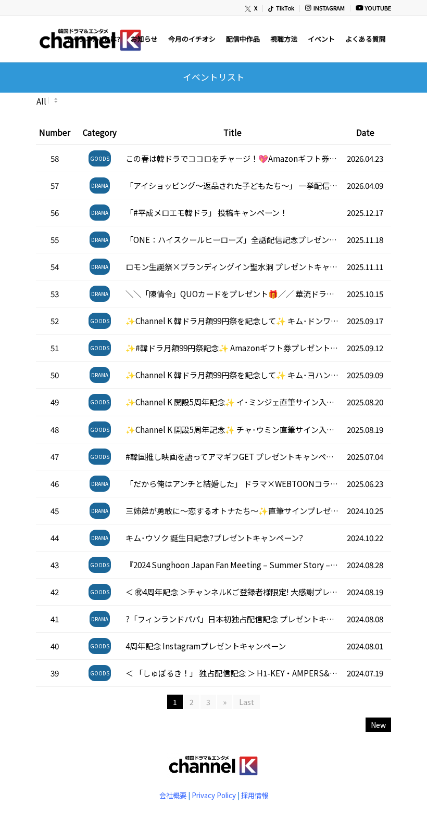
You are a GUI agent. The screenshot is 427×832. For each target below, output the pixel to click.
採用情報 (254, 795)
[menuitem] (251, 8)
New (378, 725)
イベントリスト (214, 77)
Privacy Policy (214, 795)
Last (246, 702)
